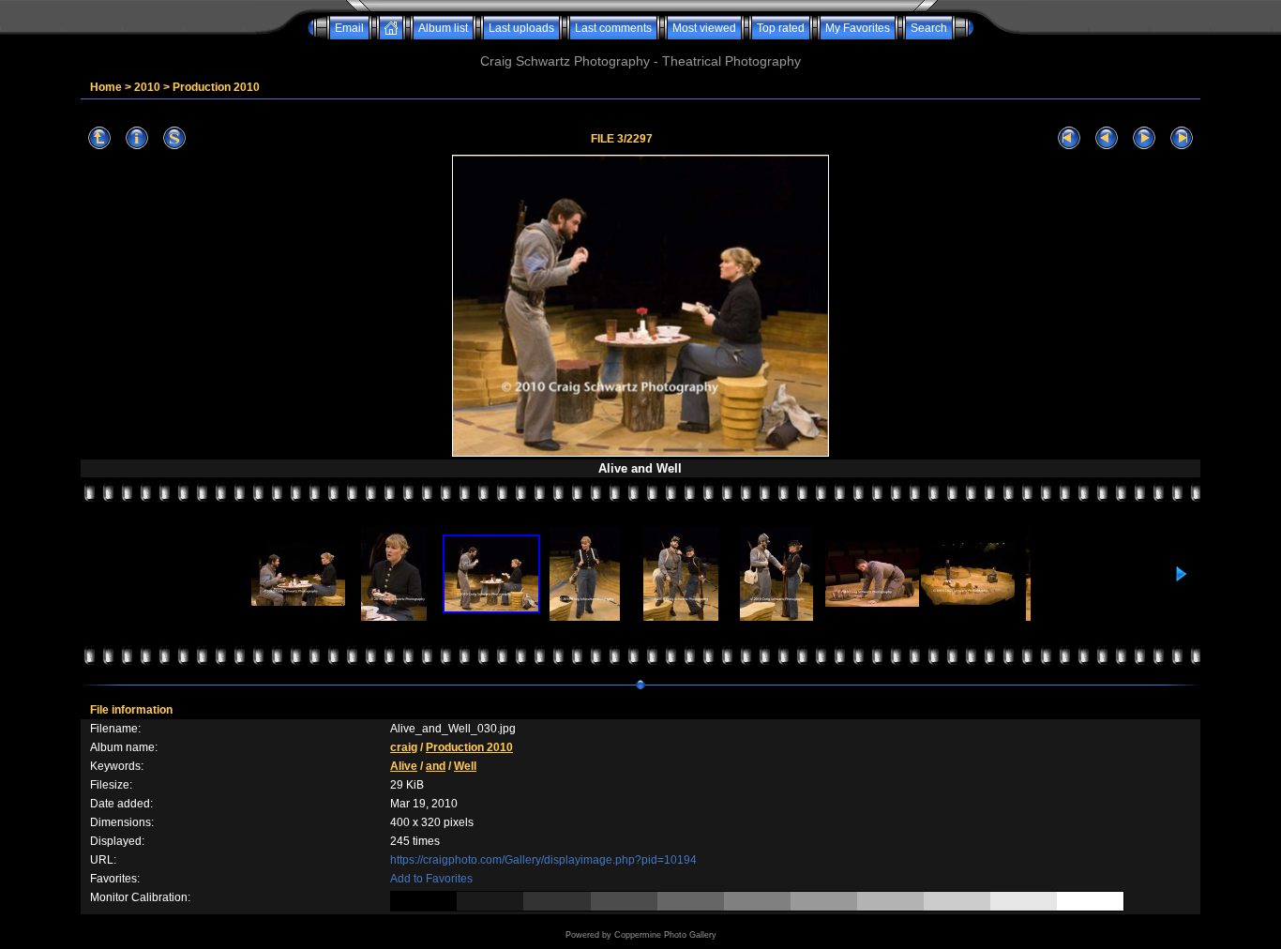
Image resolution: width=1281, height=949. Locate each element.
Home (106, 87)
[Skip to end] (1181, 138)
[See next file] (1144, 138)
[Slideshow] (174, 138)
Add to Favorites (431, 878)
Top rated (781, 28)
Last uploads (521, 28)
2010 (147, 87)
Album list (443, 28)
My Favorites (857, 28)
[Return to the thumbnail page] (99, 138)
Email (349, 28)
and (435, 766)
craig (403, 747)
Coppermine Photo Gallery (665, 935)
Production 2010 (216, 87)
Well (465, 766)
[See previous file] (1106, 138)
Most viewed (704, 28)
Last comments (613, 28)
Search (929, 28)
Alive (403, 766)
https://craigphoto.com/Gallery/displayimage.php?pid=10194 (543, 859)
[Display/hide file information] (137, 138)
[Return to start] (1069, 138)
